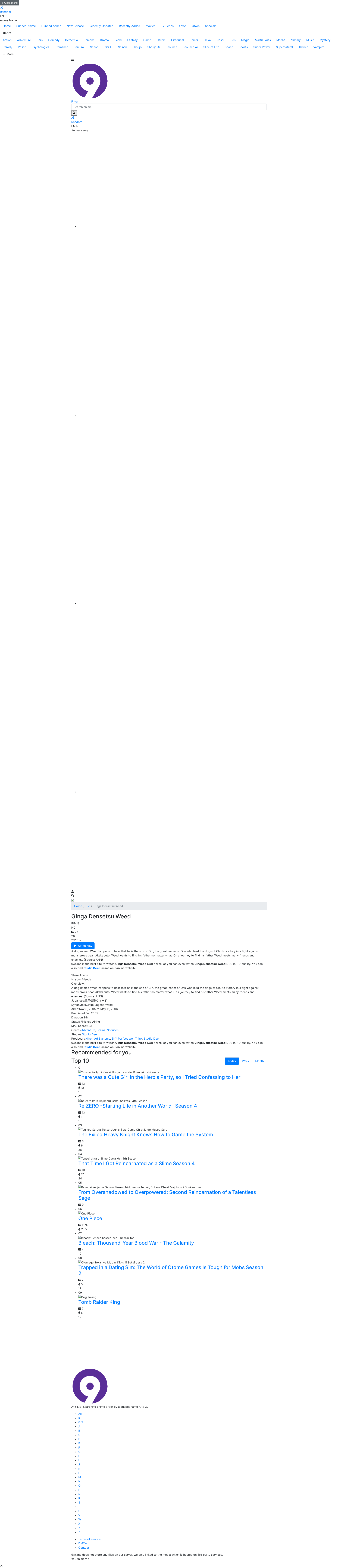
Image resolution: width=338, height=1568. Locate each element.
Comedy (54, 40)
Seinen (122, 47)
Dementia (71, 40)
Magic (245, 40)
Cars (39, 40)
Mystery (325, 40)
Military (296, 40)
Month (259, 1061)
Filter (74, 101)
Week (245, 1061)
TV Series (167, 26)
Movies (150, 26)
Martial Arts (263, 40)
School (94, 47)
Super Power (261, 47)
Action (7, 40)
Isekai (207, 40)
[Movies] (172, 415)
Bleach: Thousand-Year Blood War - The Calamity (136, 1243)
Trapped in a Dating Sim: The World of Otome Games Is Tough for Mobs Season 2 (170, 1270)
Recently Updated (101, 26)
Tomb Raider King (99, 1302)
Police (22, 47)
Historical (177, 40)
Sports (243, 47)
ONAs (195, 26)
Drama (104, 40)
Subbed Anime (26, 26)
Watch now (84, 945)
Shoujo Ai (153, 47)
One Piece (90, 1218)
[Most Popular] (172, 792)
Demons (88, 40)
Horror (193, 40)
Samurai (79, 47)
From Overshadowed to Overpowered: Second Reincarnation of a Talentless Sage (167, 1195)
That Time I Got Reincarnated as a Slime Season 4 (136, 1163)
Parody (7, 47)
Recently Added (129, 26)
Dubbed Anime (51, 26)
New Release (75, 26)
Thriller (303, 47)
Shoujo (137, 47)
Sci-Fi (108, 47)
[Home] (172, 226)
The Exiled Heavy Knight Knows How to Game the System (145, 1135)
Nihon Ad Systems (98, 1038)
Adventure (24, 40)
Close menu (11, 2)
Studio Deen (90, 1034)
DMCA (82, 1543)
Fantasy (132, 40)
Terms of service (89, 1539)
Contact (83, 1547)
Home (7, 26)
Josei (220, 40)
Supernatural (284, 47)
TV (88, 906)
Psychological (41, 47)
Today (232, 1061)
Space (229, 47)
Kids (233, 40)
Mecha (280, 40)
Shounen (171, 47)
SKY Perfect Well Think (127, 1038)
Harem (161, 40)
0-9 (80, 1422)
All (80, 1413)
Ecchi (118, 40)
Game (147, 40)
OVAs (182, 26)
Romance (62, 47)
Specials (210, 26)
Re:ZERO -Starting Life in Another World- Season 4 (137, 1106)
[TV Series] (172, 603)
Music (310, 40)
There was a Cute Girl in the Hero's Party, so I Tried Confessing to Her (159, 1077)
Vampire (318, 47)
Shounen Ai (190, 47)
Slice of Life (211, 47)
